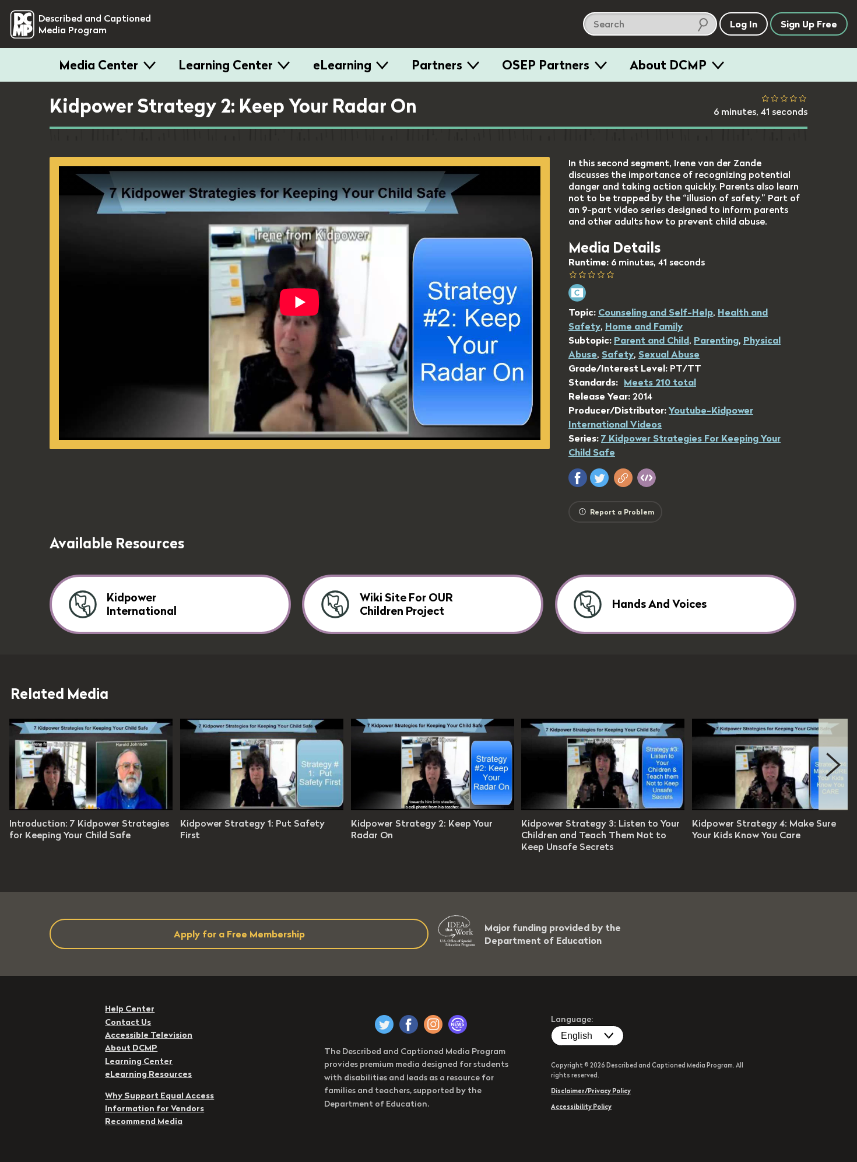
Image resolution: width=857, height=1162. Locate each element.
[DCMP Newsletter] (457, 1024)
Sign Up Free (809, 24)
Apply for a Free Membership (239, 934)
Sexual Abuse (669, 354)
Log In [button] (743, 24)
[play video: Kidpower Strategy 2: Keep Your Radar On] (432, 807)
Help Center (129, 1008)
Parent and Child (651, 340)
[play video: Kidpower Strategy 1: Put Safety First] (261, 807)
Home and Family (644, 326)
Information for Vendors (154, 1108)
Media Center (98, 64)
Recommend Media (143, 1121)
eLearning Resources (148, 1074)
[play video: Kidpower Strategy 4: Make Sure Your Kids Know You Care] (773, 807)
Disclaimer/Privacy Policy (591, 1091)
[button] (577, 477)
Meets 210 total (660, 382)
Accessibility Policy (581, 1106)
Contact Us (128, 1022)
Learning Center (225, 64)
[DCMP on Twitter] (384, 1024)
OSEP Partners (545, 64)
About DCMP (668, 64)
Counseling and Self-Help (655, 312)
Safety (618, 354)
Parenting (716, 340)
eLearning (342, 64)
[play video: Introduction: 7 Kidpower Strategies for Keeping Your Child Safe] (91, 807)
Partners (437, 64)
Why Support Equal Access (159, 1095)
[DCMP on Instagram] (433, 1024)
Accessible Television (148, 1035)
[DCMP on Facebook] (408, 1024)
